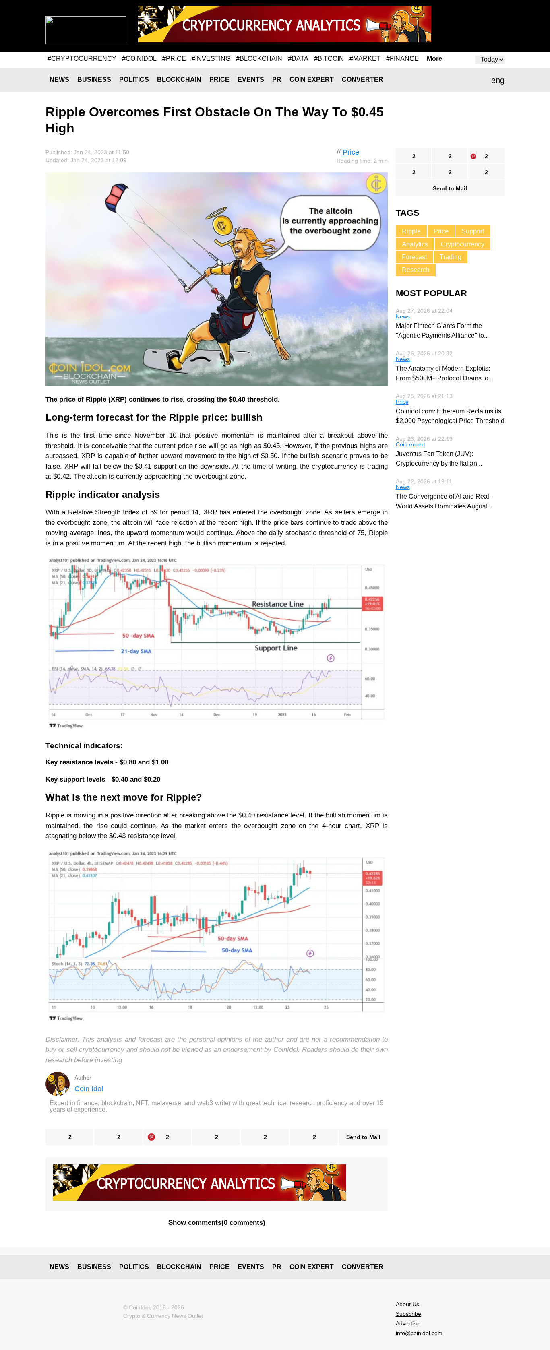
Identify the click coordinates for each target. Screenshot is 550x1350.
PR (276, 79)
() (216, 1222)
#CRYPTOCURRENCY (82, 58)
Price (219, 79)
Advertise (408, 1323)
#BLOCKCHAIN (259, 58)
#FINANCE (402, 58)
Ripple (411, 231)
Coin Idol (88, 1089)
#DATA (298, 58)
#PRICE (174, 58)
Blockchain (179, 79)
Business (94, 79)
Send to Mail (363, 1137)
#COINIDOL (139, 58)
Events (251, 79)
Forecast (414, 257)
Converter (362, 79)
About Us (407, 1304)
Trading (450, 257)
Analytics (415, 244)
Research (416, 269)
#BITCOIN (329, 58)
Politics (134, 79)
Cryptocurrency (462, 244)
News (59, 79)
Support (472, 231)
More (434, 59)
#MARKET (364, 58)
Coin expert (311, 79)
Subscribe (408, 1314)
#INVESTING (211, 58)
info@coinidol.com (419, 1333)
